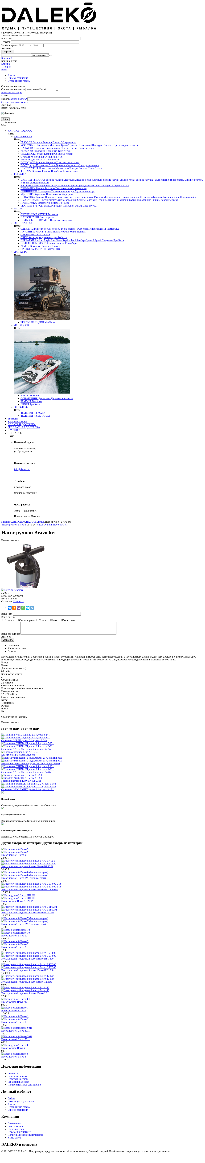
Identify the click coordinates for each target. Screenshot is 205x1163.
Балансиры (160, 179)
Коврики (48, 153)
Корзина (5, 63)
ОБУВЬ (24, 234)
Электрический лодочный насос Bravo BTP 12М (27, 912)
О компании (14, 1123)
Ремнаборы (71, 243)
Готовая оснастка (129, 197)
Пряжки (56, 246)
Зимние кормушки (30, 182)
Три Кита (63, 202)
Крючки (39, 197)
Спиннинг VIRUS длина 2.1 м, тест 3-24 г (24, 740)
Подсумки (66, 220)
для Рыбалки (60, 237)
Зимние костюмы (41, 228)
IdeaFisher (56, 240)
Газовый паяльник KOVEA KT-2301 (21, 780)
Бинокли (40, 162)
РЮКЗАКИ (26, 151)
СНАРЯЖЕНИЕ (23, 136)
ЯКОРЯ (24, 404)
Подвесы (54, 220)
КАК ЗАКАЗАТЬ (17, 421)
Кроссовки (35, 234)
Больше (46, 182)
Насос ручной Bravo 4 (13, 1048)
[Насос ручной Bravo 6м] (25, 587)
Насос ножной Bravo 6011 (15, 1030)
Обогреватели (68, 142)
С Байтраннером (102, 185)
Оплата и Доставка (18, 1079)
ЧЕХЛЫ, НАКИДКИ (32, 322)
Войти (4, 92)
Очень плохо (69, 620)
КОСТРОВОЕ (28, 145)
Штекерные (44, 191)
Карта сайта (14, 1137)
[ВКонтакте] (10, 608)
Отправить (8, 51)
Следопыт (107, 240)
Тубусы (92, 205)
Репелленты (53, 249)
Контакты (13, 1073)
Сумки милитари (53, 156)
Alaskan (38, 240)
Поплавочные (53, 194)
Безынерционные (43, 185)
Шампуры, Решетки (102, 145)
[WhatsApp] (23, 608)
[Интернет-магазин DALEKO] (49, 29)
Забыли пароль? (18, 99)
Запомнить (10, 122)
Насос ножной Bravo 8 (13, 1056)
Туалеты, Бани (86, 148)
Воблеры (49, 188)
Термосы (60, 165)
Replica (66, 240)
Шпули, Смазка (120, 185)
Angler (47, 240)
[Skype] (27, 608)
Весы (44, 200)
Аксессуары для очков (40, 237)
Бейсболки (63, 231)
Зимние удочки (110, 179)
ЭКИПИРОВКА (23, 223)
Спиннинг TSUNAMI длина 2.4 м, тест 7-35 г (26, 749)
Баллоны (37, 142)
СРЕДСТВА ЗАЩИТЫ (33, 249)
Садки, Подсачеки (87, 200)
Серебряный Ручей (90, 240)
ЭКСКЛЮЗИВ (22, 407)
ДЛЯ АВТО (20, 251)
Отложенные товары (19, 80)
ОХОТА (18, 208)
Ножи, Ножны (46, 168)
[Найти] (50, 55)
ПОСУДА (25, 165)
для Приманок (66, 205)
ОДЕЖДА (26, 228)
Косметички (37, 156)
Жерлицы (96, 179)
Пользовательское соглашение (24, 1084)
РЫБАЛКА (20, 174)
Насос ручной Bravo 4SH (15, 1001)
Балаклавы (50, 231)
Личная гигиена (55, 243)
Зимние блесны (175, 179)
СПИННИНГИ (28, 191)
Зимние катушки (144, 179)
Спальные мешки (63, 153)
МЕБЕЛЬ (25, 159)
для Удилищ (81, 205)
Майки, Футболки (77, 228)
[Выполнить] (57, 90)
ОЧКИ (24, 237)
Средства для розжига (125, 145)
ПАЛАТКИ (26, 148)
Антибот (6, 48)
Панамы (81, 231)
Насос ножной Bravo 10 (14, 935)
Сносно (43, 620)
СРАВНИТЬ (14, 430)
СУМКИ (25, 156)
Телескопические (60, 191)
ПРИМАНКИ (28, 188)
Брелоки (36, 171)
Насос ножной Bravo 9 (13, 855)
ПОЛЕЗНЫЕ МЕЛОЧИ (33, 243)
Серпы (98, 168)
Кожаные (35, 246)
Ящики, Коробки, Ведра (164, 200)
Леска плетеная (170, 197)
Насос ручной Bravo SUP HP (17, 901)
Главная (5, 521)
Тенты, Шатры (69, 148)
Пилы (90, 168)
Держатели (44, 398)
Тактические (64, 151)
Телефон (6, 42)
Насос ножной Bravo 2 (13, 947)
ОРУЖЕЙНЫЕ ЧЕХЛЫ (33, 214)
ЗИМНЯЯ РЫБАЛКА (32, 179)
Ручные (45, 171)
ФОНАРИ (26, 171)
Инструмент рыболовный (62, 200)
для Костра (37, 165)
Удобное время (9, 45)
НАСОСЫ (26, 395)
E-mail (4, 95)
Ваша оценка (8, 617)
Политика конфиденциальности (25, 1134)
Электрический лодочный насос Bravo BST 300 (27, 970)
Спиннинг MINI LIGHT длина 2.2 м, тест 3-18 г (27, 789)
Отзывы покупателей (19, 1131)
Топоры (73, 168)
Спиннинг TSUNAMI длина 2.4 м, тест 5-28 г (26, 772)
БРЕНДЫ (13, 418)
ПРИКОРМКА (28, 202)
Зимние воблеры (193, 179)
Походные (39, 148)
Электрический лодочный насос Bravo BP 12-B (27, 866)
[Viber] (18, 608)
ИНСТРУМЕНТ (29, 168)
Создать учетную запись (14, 102)
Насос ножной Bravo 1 (13, 1022)
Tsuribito (75, 240)
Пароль (5, 99)
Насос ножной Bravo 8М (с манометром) (23, 878)
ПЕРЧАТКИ (27, 240)
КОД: (4, 595)
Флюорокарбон (188, 197)
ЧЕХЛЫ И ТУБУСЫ (31, 205)
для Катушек (50, 205)
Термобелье (112, 228)
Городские (39, 151)
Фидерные (67, 194)
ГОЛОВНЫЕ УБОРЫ (32, 231)
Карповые (39, 194)
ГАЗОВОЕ (26, 142)
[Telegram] (32, 608)
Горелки (47, 142)
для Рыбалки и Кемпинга (45, 159)
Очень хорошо (27, 620)
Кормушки (62, 197)
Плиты (56, 142)
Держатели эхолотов (61, 398)
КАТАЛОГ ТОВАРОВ (20, 130)
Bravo (35, 395)
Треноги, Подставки (79, 145)
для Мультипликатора (82, 191)
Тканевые (52, 214)
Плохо (54, 620)
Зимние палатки (54, 179)
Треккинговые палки (67, 162)
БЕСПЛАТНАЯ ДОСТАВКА (24, 427)
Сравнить (18, 601)
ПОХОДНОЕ (27, 162)
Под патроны (46, 217)
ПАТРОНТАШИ (29, 217)
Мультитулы (62, 168)
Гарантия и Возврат (18, 1081)
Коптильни (42, 145)
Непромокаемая (97, 228)
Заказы (11, 75)
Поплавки (50, 197)
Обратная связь (16, 1129)
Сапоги (45, 234)
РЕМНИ (25, 246)
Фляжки (70, 165)
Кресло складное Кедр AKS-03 (18, 754)
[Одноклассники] (14, 608)
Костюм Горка (59, 228)
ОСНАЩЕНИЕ (29, 398)
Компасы (50, 162)
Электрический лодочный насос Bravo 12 (24, 993)
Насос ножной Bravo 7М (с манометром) (23, 924)
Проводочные (85, 185)
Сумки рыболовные (139, 200)
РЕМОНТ (25, 401)
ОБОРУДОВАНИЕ (30, 200)
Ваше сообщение (10, 633)
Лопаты (82, 168)
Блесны (40, 188)
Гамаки (39, 153)
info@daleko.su (22, 469)
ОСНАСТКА (27, 197)
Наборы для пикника (87, 165)
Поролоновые (63, 188)
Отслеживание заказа (13, 89)
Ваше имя (6, 38)
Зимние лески (127, 179)
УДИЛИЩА (27, 194)
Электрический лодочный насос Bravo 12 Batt (26, 981)
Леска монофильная (150, 197)
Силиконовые (78, 188)
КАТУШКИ (27, 185)
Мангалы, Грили (58, 145)
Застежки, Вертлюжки (81, 197)
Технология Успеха (47, 202)
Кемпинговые (53, 148)
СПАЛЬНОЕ (27, 153)
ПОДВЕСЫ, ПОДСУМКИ (34, 220)
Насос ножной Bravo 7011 (15, 1039)
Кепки (73, 231)
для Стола (49, 165)
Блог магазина (15, 1126)
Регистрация (15, 92)
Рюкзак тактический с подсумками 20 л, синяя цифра (30, 763)
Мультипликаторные (65, 185)
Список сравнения (18, 78)
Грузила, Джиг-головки (107, 197)
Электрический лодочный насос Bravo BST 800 (27, 958)
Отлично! (10, 620)
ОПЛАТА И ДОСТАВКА (22, 424)
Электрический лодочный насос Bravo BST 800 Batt (29, 889)
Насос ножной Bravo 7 (13, 1010)
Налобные (56, 171)
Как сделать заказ (17, 1076)
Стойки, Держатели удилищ (112, 200)
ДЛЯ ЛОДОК (21, 325)
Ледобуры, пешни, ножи (77, 179)
